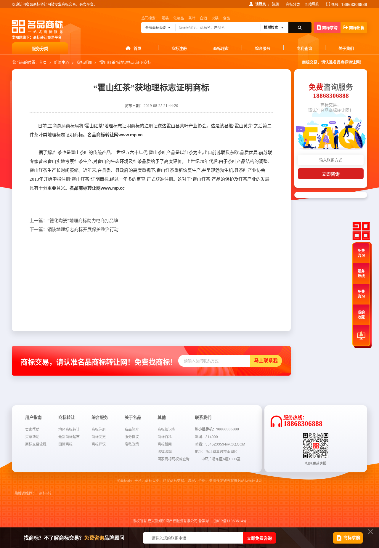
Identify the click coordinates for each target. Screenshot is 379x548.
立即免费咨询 (259, 538)
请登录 (260, 4)
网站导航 (312, 4)
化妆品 (178, 17)
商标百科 (165, 436)
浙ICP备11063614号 (230, 520)
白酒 (203, 17)
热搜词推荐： (25, 493)
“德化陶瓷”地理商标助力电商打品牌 (74, 220)
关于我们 (346, 48)
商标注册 (179, 48)
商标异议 (98, 443)
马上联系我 (266, 360)
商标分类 (293, 4)
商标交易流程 (35, 443)
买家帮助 (32, 436)
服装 (165, 17)
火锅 (215, 17)
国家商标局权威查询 (174, 458)
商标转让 (46, 493)
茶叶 (191, 17)
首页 (137, 48)
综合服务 (262, 48)
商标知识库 (166, 429)
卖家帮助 (32, 429)
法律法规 (165, 451)
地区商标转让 (69, 429)
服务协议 (132, 436)
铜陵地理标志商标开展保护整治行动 (74, 229)
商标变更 (98, 436)
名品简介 (132, 429)
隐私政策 (132, 443)
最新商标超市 (69, 436)
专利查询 (304, 48)
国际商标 (65, 443)
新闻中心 (61, 62)
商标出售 (356, 27)
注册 (275, 4)
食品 (226, 17)
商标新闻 (84, 62)
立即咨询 (331, 174)
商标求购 (330, 27)
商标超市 (221, 48)
